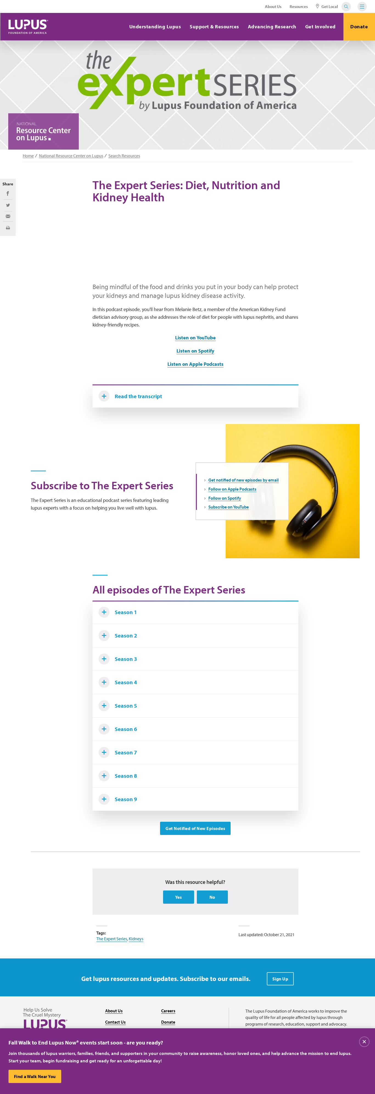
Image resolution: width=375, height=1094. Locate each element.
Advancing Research (272, 26)
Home (28, 155)
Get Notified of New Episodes (195, 828)
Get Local (329, 6)
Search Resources (124, 155)
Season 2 (126, 635)
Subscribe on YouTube (228, 507)
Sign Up (280, 979)
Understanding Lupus (155, 26)
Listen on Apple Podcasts (195, 364)
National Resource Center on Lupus (71, 155)
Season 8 (126, 775)
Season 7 (126, 752)
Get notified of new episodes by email (243, 480)
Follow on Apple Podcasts (232, 489)
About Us (273, 6)
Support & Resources (214, 26)
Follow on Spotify (224, 498)
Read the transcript (138, 396)
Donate (359, 26)
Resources (299, 6)
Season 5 (126, 705)
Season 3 (126, 658)
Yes (178, 897)
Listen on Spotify (195, 351)
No (212, 897)
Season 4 (126, 682)
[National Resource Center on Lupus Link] (43, 132)
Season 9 (126, 799)
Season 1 (126, 612)
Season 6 (126, 728)
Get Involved (320, 26)
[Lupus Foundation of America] (28, 27)
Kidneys (136, 938)
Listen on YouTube (195, 337)
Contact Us (115, 1022)
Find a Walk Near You (35, 1076)
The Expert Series (111, 938)
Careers (168, 1010)
